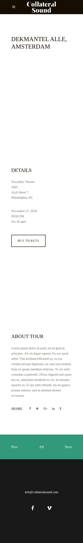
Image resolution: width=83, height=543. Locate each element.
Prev (14, 447)
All (41, 447)
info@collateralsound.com (41, 492)
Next (68, 447)
